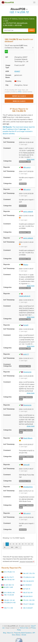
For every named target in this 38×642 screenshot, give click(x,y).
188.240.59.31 (28, 596)
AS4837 (17, 71)
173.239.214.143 (28, 577)
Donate (24, 635)
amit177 (26, 354)
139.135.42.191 (9, 579)
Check (31, 30)
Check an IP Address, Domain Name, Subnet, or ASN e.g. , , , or (19, 22)
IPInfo (20, 92)
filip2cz (25, 264)
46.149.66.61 (27, 585)
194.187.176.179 (28, 573)
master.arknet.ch (24, 296)
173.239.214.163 (9, 602)
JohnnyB (26, 465)
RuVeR (25, 325)
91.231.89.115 (9, 585)
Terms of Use (24, 628)
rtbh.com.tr (26, 167)
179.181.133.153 (28, 600)
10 (4, 547)
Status (18, 635)
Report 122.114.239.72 (19, 96)
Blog (4, 633)
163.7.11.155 (8, 608)
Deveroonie (27, 372)
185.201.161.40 (9, 600)
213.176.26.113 (9, 572)
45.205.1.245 (8, 587)
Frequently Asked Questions (22, 633)
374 (16, 547)
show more (30, 393)
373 (12, 547)
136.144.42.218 (28, 581)
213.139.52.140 (9, 592)
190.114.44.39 (9, 595)
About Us (10, 633)
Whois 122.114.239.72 (19, 101)
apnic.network (28, 211)
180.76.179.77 (9, 577)
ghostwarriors (28, 487)
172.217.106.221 (28, 604)
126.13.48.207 (28, 608)
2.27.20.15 (26, 589)
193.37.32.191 (28, 592)
